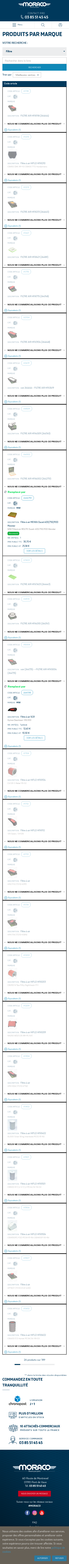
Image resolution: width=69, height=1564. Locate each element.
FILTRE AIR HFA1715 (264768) (35, 296)
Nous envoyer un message (34, 1494)
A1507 (26, 1258)
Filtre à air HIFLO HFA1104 (33, 779)
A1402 (26, 1106)
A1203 (26, 955)
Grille (63, 74)
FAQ (34, 1522)
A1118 (26, 91)
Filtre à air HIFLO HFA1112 (33, 830)
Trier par (6, 74)
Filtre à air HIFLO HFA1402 (33, 1133)
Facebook (27, 1512)
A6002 (26, 454)
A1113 (26, 854)
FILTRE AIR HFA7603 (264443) (35, 584)
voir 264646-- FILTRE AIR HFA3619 (37, 387)
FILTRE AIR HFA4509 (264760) (35, 433)
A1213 (26, 187)
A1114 (26, 904)
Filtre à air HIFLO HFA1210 (33, 163)
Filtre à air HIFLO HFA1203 (33, 981)
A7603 (26, 560)
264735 (27, 692)
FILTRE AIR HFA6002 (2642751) (36, 478)
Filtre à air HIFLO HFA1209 (33, 1032)
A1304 (26, 1056)
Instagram (34, 1512)
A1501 (26, 1157)
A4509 (26, 408)
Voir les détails (34, 551)
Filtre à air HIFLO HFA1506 (33, 1234)
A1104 (26, 753)
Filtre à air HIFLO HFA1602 (33, 1335)
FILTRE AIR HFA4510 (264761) (35, 623)
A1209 (26, 1005)
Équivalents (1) (14, 130)
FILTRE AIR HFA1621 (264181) (34, 257)
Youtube (41, 1512)
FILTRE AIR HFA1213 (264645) (35, 211)
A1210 (26, 136)
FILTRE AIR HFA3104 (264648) (35, 342)
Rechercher (34, 67)
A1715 (26, 271)
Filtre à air (25, 880)
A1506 (26, 1207)
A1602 (26, 1308)
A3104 (26, 317)
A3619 (26, 363)
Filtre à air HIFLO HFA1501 (33, 1183)
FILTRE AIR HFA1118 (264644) (35, 115)
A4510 (26, 599)
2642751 (27, 498)
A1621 (26, 233)
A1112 (26, 803)
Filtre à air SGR (28, 716)
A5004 (26, 644)
